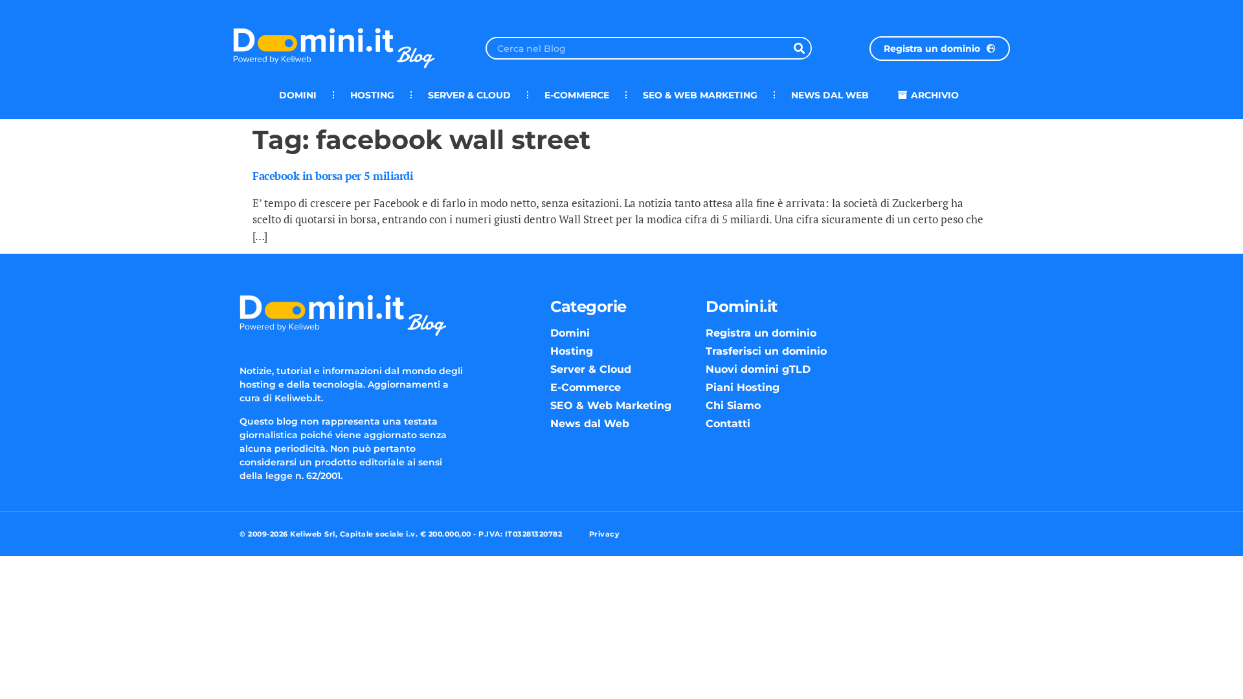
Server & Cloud (469, 95)
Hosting (372, 95)
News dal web (830, 95)
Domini (298, 95)
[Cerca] (799, 48)
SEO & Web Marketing (700, 95)
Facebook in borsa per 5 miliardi (332, 175)
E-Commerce (576, 95)
